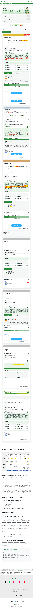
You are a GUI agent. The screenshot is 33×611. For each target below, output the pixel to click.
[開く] (28, 119)
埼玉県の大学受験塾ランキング (12, 570)
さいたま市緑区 (19, 522)
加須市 (15, 523)
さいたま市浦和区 (9, 522)
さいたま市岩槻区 (24, 522)
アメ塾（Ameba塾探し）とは (7, 585)
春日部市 (23, 523)
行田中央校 (5, 281)
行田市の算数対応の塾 (24, 543)
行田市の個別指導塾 (4, 545)
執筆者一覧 (25, 585)
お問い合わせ (27, 589)
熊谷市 (3, 523)
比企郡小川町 (8, 530)
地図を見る (6, 91)
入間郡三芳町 (17, 528)
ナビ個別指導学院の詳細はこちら (23, 157)
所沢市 (10, 523)
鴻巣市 (3, 525)
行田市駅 (6, 234)
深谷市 (5, 525)
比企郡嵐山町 (3, 530)
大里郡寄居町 (16, 530)
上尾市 (7, 525)
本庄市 (17, 523)
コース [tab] (26, 73)
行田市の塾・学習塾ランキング (20, 569)
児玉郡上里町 (12, 530)
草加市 (10, 525)
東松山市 (20, 523)
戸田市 (16, 525)
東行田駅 (11, 234)
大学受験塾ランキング (5, 570)
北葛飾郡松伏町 (4, 531)
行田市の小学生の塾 (4, 542)
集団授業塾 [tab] (26, 32)
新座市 (28, 525)
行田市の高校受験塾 (4, 543)
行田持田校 (5, 334)
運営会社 (23, 589)
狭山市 (25, 523)
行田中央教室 (6, 88)
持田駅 (8, 234)
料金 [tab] (17, 73)
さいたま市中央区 (28, 520)
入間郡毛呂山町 (21, 528)
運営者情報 (15, 587)
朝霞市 (21, 525)
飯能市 (12, 523)
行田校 (5, 149)
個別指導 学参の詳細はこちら (24, 386)
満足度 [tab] (8, 73)
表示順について (4, 29)
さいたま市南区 (14, 522)
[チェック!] (28, 283)
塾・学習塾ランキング (5, 569)
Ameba (12, 601)
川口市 (5, 523)
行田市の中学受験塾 (22, 542)
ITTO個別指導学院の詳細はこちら (23, 341)
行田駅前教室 (6, 96)
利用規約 (3, 589)
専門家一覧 (29, 585)
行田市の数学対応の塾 (17, 543)
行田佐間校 (5, 220)
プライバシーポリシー (9, 589)
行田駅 (4, 234)
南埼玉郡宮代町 (21, 530)
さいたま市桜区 (4, 522)
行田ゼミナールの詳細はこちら (24, 439)
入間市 (19, 525)
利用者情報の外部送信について (17, 589)
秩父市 (7, 523)
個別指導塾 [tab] (16, 32)
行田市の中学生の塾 (10, 542)
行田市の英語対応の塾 (11, 543)
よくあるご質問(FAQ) (16, 591)
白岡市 (9, 528)
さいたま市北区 (12, 520)
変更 (29, 16)
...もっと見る (26, 81)
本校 (4, 432)
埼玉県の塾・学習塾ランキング (12, 569)
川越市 (28, 522)
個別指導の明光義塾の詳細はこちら (23, 103)
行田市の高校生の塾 (16, 542)
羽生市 (28, 523)
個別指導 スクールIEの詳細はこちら (23, 228)
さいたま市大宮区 (17, 520)
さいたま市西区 (7, 520)
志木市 (24, 525)
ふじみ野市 (5, 528)
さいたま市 (3, 520)
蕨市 (14, 525)
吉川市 (3, 528)
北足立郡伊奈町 (12, 528)
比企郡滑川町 (26, 528)
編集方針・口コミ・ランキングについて (17, 585)
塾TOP (2, 569)
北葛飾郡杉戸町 (25, 530)
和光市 (26, 525)
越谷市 (12, 525)
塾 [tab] (6, 32)
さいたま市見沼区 (22, 520)
